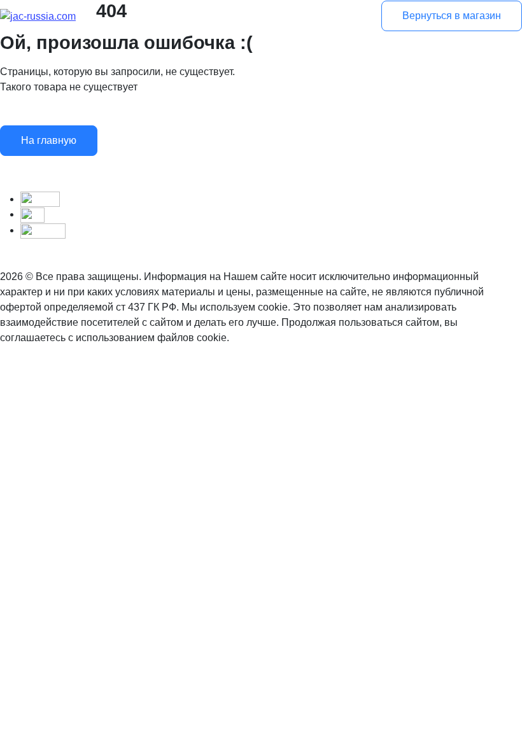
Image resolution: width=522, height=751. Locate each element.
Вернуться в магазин (451, 15)
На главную (48, 140)
